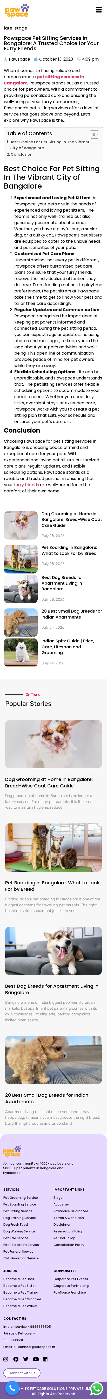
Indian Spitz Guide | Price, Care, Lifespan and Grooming (68, 647)
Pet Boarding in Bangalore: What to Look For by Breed (69, 550)
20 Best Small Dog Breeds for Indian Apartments (72, 614)
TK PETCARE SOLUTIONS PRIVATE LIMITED (61, 1388)
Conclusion (21, 154)
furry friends (26, 485)
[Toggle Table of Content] (92, 134)
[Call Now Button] (12, 1388)
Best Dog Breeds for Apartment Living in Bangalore (62, 583)
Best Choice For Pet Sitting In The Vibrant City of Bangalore (50, 144)
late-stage (15, 28)
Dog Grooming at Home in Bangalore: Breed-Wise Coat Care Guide (72, 519)
